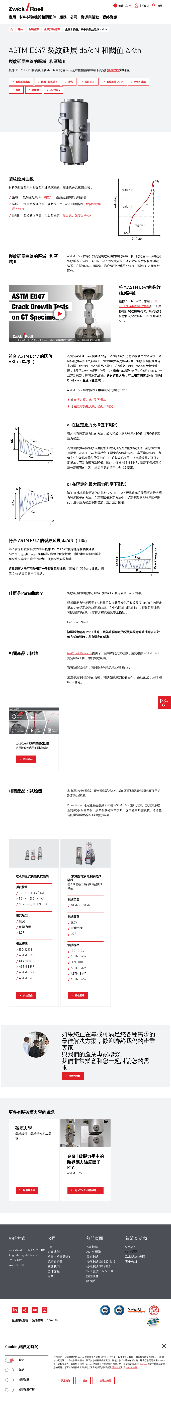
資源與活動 (90, 17)
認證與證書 (55, 1261)
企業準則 (54, 1251)
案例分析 (131, 1261)
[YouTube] (35, 1311)
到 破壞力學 (28, 1190)
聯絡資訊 (110, 17)
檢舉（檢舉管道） (60, 1256)
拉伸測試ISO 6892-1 (99, 1266)
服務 (63, 17)
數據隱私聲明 (20, 1320)
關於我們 (54, 1266)
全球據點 (54, 1271)
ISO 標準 (92, 1247)
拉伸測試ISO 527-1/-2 (100, 1261)
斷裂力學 (114, 70)
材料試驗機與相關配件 (37, 17)
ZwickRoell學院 (135, 1256)
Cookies (52, 1320)
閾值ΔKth (50, 197)
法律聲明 (37, 1320)
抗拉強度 (92, 1276)
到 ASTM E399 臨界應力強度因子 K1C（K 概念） (89, 1190)
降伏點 (90, 1281)
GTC (50, 1247)
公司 (73, 17)
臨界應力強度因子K (77, 215)
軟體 (18, 90)
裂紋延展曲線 (23, 82)
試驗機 (35, 90)
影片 (70, 82)
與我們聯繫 (74, 1076)
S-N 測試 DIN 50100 (99, 1271)
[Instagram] (44, 1311)
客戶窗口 (144, 6)
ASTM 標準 (93, 1251)
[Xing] (25, 1311)
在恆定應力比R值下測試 (90, 399)
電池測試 (92, 1256)
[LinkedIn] (15, 1311)
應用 (12, 17)
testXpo (130, 1247)
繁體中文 (123, 6)
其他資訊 (55, 90)
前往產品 (28, 759)
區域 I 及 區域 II (49, 82)
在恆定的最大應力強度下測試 (93, 406)
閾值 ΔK (90, 82)
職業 (51, 1276)
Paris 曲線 (140, 82)
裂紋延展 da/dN (115, 82)
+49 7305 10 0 (17, 1265)
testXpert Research (79, 653)
